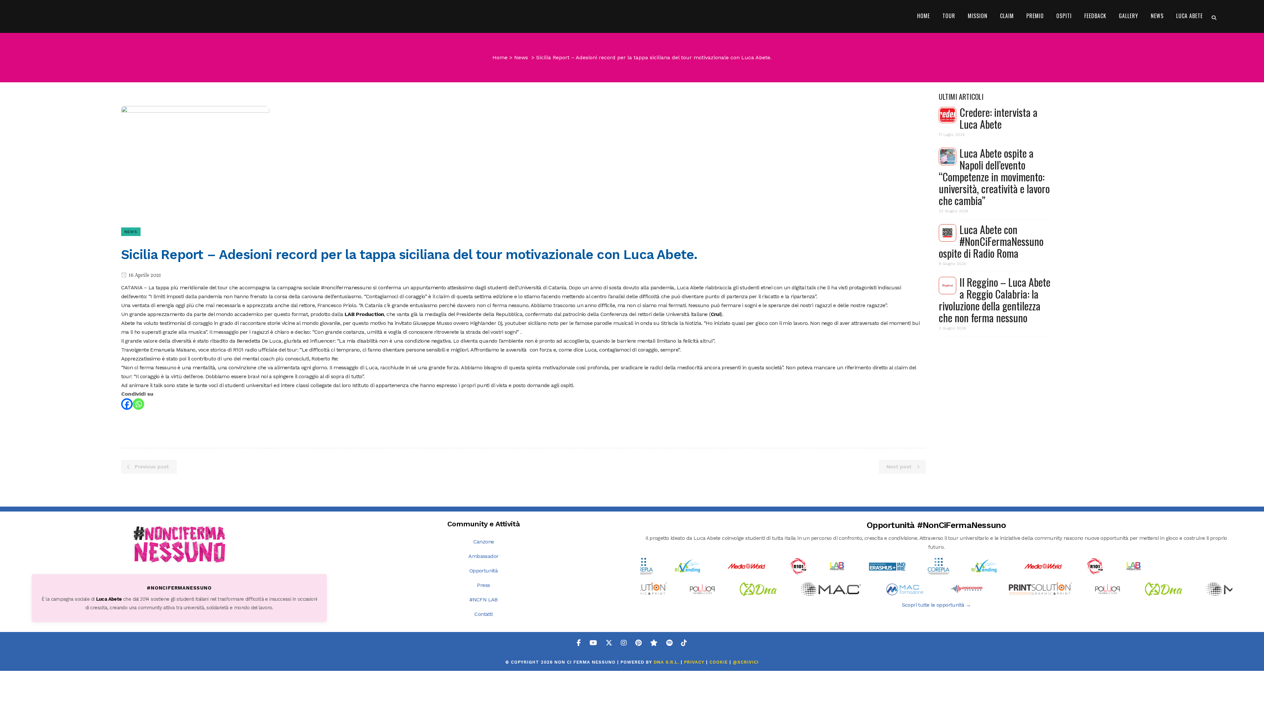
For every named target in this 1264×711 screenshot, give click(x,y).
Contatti (483, 614)
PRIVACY (694, 662)
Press (483, 585)
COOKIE (718, 662)
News (521, 57)
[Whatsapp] (138, 404)
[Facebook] (127, 404)
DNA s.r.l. (667, 662)
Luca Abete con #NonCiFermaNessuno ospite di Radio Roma (991, 241)
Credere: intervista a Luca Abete (999, 118)
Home (500, 57)
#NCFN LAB (483, 599)
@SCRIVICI (746, 662)
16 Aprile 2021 (144, 275)
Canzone (483, 542)
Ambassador (483, 556)
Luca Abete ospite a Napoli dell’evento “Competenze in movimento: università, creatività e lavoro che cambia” (994, 176)
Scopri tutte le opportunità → (936, 605)
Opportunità (483, 570)
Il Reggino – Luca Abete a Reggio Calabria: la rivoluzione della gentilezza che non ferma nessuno (994, 299)
